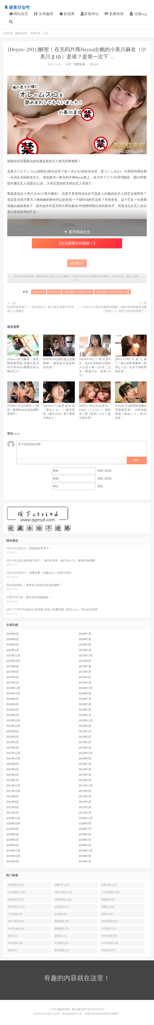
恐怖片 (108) (107, 906)
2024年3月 (85, 709)
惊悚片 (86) (107, 914)
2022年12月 (13, 753)
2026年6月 (12, 639)
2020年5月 (85, 834)
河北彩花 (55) (108, 950)
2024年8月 (12, 698)
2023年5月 (85, 736)
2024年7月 (85, 698)
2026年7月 (85, 633)
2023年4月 (12, 742)
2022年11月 (86, 753)
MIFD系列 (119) (16, 906)
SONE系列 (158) (16, 892)
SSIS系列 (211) (15, 884)
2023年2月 (12, 747)
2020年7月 (85, 828)
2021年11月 (86, 785)
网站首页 (20, 14)
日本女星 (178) (109, 884)
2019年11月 (86, 850)
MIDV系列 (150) (63, 892)
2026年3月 (85, 644)
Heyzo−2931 (38, 291)
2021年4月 (12, 807)
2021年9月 (85, 791)
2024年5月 (85, 704)
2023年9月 (85, 725)
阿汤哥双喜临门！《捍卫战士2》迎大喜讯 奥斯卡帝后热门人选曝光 (40, 309)
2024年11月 (86, 688)
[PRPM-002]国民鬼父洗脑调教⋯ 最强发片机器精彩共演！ (59, 363)
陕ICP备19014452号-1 (93, 1009)
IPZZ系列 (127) (15, 899)
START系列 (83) (16, 928)
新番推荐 (116, 14)
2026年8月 (12, 633)
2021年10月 (13, 791)
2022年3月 (85, 774)
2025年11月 (86, 655)
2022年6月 (12, 769)
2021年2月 (12, 812)
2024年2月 (12, 715)
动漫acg (140, 14)
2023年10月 (13, 725)
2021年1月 (85, 812)
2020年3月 (85, 839)
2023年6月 (12, 736)
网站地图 (76, 1009)
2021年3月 (85, 807)
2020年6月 (12, 834)
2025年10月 (13, 660)
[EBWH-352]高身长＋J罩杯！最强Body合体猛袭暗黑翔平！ (23, 409)
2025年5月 (85, 671)
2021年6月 (12, 801)
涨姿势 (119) (107, 899)
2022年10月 (13, 758)
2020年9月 (85, 823)
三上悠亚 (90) (15, 914)
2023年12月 (13, 720)
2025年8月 (12, 666)
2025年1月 (85, 682)
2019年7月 (85, 861)
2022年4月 (12, 774)
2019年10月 (13, 856)
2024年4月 (12, 709)
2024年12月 (13, 688)
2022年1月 (85, 780)
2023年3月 (85, 742)
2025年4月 (12, 677)
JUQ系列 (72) (108, 928)
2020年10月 (13, 823)
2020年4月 (12, 839)
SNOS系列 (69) (109, 935)
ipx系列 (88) (61, 914)
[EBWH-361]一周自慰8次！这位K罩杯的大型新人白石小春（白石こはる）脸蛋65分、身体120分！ (95, 367)
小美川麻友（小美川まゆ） (77, 291)
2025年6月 (12, 671)
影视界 (69, 14)
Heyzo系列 (54, 291)
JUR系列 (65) (61, 943)
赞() (79, 263)
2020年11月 (86, 818)
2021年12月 (13, 785)
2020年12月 (13, 818)
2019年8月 (12, 861)
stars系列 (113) (62, 906)
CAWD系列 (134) (110, 892)
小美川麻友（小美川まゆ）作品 (112, 291)
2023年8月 (12, 731)
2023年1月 (85, 747)
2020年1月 (85, 845)
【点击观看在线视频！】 (77, 243)
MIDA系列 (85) (16, 921)
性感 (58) (12, 950)
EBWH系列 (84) (109, 921)
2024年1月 (85, 715)
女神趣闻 (45, 14)
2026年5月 (85, 639)
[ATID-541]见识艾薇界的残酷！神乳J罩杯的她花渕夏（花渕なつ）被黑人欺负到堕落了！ (114, 309)
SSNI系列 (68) (15, 943)
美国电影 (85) (62, 921)
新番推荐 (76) (62, 928)
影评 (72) (12, 935)
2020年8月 (12, 828)
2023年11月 (86, 720)
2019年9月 (85, 856)
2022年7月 (85, 763)
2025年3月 (85, 677)
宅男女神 (35, 33)
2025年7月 (85, 666)
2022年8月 (12, 763)
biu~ (137, 460)
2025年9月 (85, 660)
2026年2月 (12, 650)
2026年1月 (85, 650)
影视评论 (91, 14)
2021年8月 (12, 796)
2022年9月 (85, 758)
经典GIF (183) (62, 884)
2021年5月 (85, 801)
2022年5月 (85, 769)
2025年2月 (12, 682)
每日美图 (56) (62, 950)
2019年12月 (13, 850)
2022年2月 (12, 780)
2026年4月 (12, 644)
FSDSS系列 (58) (109, 943)
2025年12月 (13, 655)
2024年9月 (85, 693)
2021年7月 (85, 796)
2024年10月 (13, 693)
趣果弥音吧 (17, 7)
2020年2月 (12, 845)
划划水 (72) (60, 935)
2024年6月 (12, 704)
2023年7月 (85, 731)
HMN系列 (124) (63, 899)
